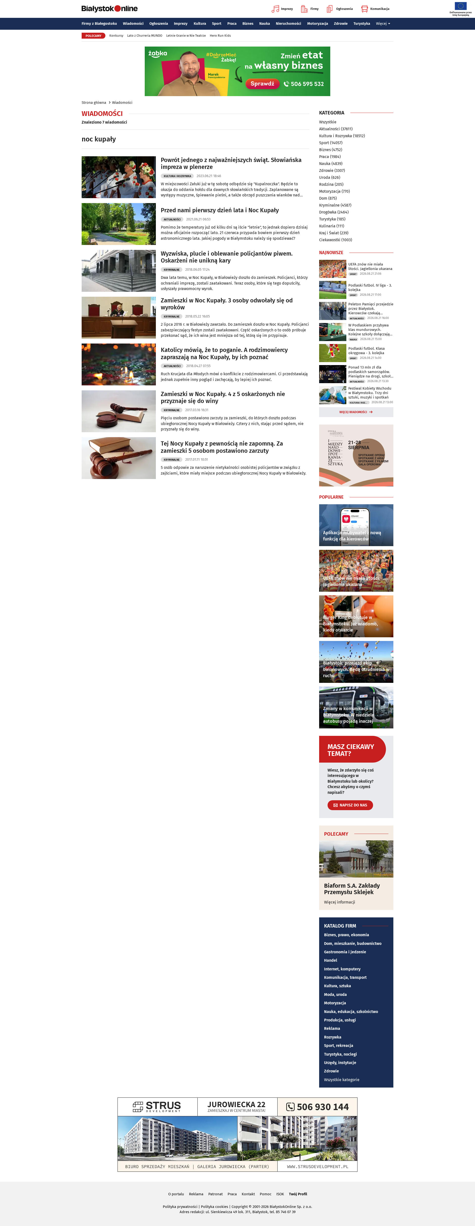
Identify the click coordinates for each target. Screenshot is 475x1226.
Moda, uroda (335, 994)
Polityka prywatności (180, 1206)
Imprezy (287, 9)
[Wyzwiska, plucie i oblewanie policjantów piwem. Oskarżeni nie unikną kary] (119, 271)
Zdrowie (341, 23)
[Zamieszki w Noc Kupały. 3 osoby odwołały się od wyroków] (119, 318)
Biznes (247, 23)
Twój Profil (298, 1194)
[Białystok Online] (110, 9)
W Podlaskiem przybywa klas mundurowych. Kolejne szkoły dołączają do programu (369, 329)
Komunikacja (379, 9)
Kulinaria (327, 226)
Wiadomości (133, 23)
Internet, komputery (342, 969)
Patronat (215, 1194)
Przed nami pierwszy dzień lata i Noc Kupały (220, 210)
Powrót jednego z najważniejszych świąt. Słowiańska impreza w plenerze (231, 164)
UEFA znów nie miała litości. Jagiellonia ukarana (370, 266)
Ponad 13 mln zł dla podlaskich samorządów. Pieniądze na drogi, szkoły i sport (370, 371)
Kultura (200, 23)
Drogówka (327, 212)
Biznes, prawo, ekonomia (346, 935)
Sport (216, 23)
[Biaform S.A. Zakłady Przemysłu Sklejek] (356, 859)
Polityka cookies (214, 1206)
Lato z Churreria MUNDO (144, 35)
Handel (330, 960)
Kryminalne (172, 269)
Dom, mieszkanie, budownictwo (352, 943)
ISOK (280, 1194)
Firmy (314, 9)
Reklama (332, 1028)
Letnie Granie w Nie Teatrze (186, 35)
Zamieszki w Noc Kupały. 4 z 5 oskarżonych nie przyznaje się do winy (223, 398)
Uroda (324, 177)
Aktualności (172, 219)
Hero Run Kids (220, 35)
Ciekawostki (329, 240)
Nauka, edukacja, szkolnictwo (351, 1011)
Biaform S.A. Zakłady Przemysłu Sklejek (352, 889)
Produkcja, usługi (340, 1020)
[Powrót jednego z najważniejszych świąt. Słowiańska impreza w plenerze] (119, 177)
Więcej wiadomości (353, 412)
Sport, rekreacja (338, 1045)
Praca (232, 23)
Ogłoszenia (344, 9)
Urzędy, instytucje (340, 1062)
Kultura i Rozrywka (177, 176)
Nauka (264, 23)
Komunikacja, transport (345, 977)
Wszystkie (327, 122)
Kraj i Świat (329, 233)
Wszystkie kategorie (341, 1079)
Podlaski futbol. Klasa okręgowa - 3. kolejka (366, 350)
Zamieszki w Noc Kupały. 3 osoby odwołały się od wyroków (227, 304)
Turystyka (362, 23)
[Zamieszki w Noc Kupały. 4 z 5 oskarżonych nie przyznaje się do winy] (119, 411)
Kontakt (248, 1194)
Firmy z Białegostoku (99, 23)
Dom (323, 198)
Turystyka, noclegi (340, 1054)
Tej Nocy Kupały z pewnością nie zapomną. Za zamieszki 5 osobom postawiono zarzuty (222, 447)
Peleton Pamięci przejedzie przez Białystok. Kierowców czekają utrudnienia (370, 308)
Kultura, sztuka (337, 986)
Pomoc (265, 1194)
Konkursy (116, 35)
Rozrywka (332, 1037)
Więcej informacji (339, 902)
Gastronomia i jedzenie (345, 952)
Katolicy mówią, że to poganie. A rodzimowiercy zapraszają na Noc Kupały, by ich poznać (224, 353)
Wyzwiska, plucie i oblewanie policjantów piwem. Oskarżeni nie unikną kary (227, 257)
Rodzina (326, 184)
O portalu (176, 1194)
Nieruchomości (288, 23)
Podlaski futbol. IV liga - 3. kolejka (370, 287)
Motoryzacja (317, 23)
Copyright (240, 1206)
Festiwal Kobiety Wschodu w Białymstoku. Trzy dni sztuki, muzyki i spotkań (369, 393)
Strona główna (94, 102)
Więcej (381, 23)
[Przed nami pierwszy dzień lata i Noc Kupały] (119, 224)
